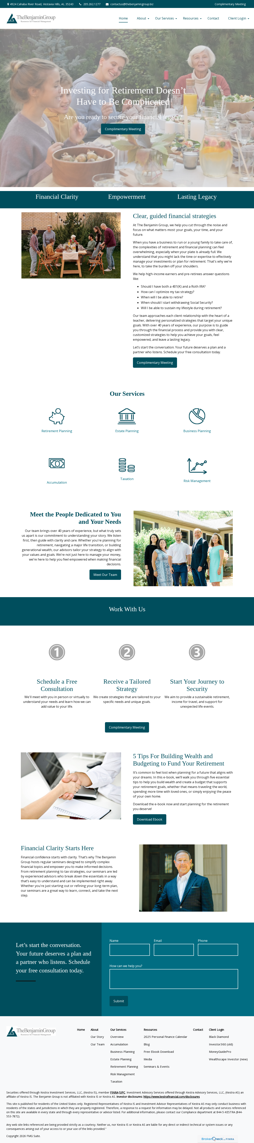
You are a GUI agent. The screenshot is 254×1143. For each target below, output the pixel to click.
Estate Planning (127, 431)
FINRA (114, 1092)
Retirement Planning (56, 431)
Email (158, 940)
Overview (117, 1037)
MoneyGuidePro (220, 1052)
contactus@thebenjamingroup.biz (131, 4)
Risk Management (197, 481)
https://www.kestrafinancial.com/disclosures (171, 1096)
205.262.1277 (91, 4)
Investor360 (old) (221, 1044)
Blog (147, 1044)
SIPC (122, 1092)
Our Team (98, 1044)
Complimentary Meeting (230, 4)
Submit (119, 1001)
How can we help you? (126, 966)
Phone (203, 940)
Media (148, 1059)
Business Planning (197, 431)
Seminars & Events (156, 1066)
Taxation (127, 479)
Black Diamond (219, 1037)
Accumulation (57, 482)
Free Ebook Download (159, 1052)
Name (114, 940)
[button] (123, 18)
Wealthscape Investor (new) (228, 1059)
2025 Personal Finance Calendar (165, 1037)
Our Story (97, 1037)
